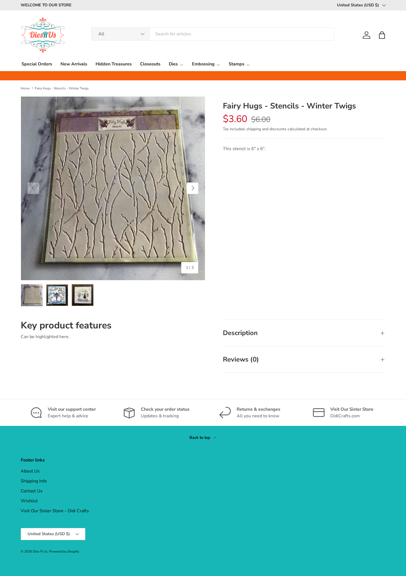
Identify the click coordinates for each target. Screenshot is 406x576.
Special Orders (37, 64)
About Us (30, 471)
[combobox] (213, 34)
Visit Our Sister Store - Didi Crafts (55, 511)
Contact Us (32, 491)
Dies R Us (40, 551)
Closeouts (150, 64)
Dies (173, 64)
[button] (382, 35)
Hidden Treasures (114, 64)
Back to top (200, 437)
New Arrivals (73, 64)
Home (25, 88)
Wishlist (29, 501)
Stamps (236, 64)
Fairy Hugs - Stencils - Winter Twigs (62, 88)
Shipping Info (34, 481)
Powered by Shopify (64, 551)
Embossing (203, 64)
